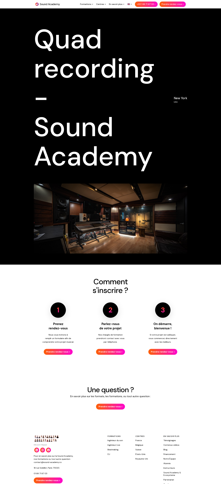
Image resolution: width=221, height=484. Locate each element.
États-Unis (140, 454)
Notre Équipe (169, 459)
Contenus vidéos (171, 445)
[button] (86, 4)
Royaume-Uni (141, 459)
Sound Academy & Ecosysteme (172, 473)
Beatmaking (113, 449)
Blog (165, 449)
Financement (169, 454)
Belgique (139, 445)
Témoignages (169, 440)
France (138, 440)
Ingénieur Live (114, 445)
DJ (109, 454)
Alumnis (167, 463)
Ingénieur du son (115, 440)
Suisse (138, 449)
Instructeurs (169, 468)
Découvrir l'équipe (40, 445)
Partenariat (168, 480)
